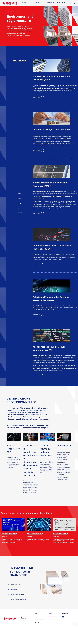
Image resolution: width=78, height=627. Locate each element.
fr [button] (70, 3)
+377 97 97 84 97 (51, 620)
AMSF (20, 198)
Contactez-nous (52, 617)
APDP (19, 208)
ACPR (19, 189)
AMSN (20, 213)
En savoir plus (36, 97)
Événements (50, 2)
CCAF (19, 203)
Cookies (37, 622)
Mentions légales (39, 620)
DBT (19, 194)
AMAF (36, 617)
